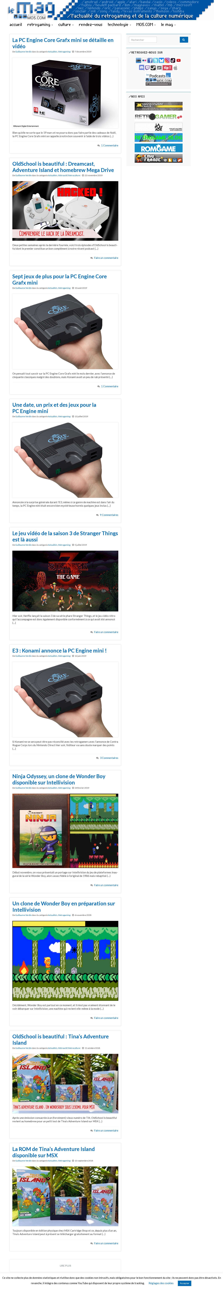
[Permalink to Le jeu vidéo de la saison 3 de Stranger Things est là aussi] (65, 580)
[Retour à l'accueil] (111, 10)
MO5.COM (145, 24)
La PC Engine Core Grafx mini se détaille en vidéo (63, 43)
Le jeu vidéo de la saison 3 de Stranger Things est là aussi (65, 536)
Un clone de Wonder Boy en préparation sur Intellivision (63, 906)
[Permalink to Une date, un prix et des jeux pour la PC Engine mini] (65, 459)
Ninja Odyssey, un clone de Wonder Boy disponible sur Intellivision (58, 779)
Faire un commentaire (106, 257)
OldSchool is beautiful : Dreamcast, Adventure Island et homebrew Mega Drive (63, 166)
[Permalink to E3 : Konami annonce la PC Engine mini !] (65, 699)
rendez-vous (91, 24)
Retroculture (74, 175)
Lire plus (65, 1265)
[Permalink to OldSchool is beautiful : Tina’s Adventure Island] (65, 1083)
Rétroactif (62, 175)
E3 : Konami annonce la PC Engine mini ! (59, 650)
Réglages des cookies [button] (161, 1283)
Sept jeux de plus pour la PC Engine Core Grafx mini (59, 279)
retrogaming (40, 24)
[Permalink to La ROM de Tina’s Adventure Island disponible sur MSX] (65, 1195)
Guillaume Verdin (23, 51)
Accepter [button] (184, 1283)
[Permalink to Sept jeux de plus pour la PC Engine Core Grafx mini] (65, 331)
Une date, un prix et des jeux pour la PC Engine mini (54, 408)
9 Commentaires (109, 514)
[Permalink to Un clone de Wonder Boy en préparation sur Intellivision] (65, 960)
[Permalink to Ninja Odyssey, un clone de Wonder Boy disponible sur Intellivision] (65, 830)
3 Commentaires (109, 757)
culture (65, 24)
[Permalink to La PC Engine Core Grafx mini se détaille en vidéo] (65, 92)
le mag (167, 24)
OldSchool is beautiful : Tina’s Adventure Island (60, 1039)
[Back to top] (215, 1281)
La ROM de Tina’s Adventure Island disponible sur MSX (53, 1152)
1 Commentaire (109, 145)
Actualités (52, 51)
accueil (16, 24)
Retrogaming (64, 51)
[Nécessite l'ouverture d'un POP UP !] (158, 78)
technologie (119, 24)
